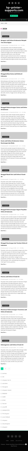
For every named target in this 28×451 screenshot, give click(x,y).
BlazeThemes (14, 446)
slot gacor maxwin (6, 390)
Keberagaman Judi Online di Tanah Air (12, 345)
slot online (4, 383)
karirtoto (4, 373)
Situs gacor (5, 387)
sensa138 (4, 407)
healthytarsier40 (5, 45)
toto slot (4, 403)
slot (3, 376)
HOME (7, 440)
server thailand (6, 417)
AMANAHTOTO (6, 410)
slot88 (4, 397)
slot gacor (4, 420)
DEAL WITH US (19, 440)
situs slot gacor (6, 423)
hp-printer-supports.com (14, 9)
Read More (3, 61)
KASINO (12, 440)
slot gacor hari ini (6, 380)
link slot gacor (5, 413)
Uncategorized (5, 36)
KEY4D (4, 400)
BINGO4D (4, 393)
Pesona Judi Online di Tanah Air (10, 276)
